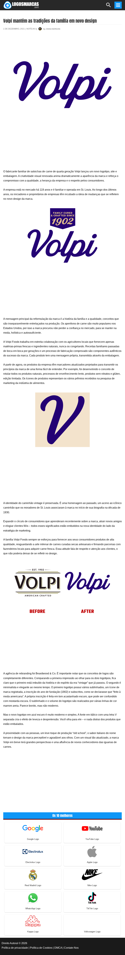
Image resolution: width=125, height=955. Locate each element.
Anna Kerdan (53, 29)
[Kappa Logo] (32, 920)
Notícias (31, 29)
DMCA (58, 947)
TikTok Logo (92, 908)
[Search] (108, 6)
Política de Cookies (41, 947)
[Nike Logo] (92, 874)
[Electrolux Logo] (32, 851)
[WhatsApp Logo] (32, 897)
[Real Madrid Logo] (32, 874)
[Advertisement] (62, 44)
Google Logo (33, 839)
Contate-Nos (71, 947)
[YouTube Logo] (92, 828)
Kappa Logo (33, 931)
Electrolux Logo (33, 862)
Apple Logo (92, 862)
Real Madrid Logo (33, 885)
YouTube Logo (92, 839)
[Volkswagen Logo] (92, 920)
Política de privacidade (15, 947)
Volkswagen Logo (92, 931)
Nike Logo (92, 885)
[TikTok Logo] (92, 897)
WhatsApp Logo (32, 908)
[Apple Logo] (92, 851)
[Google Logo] (32, 828)
